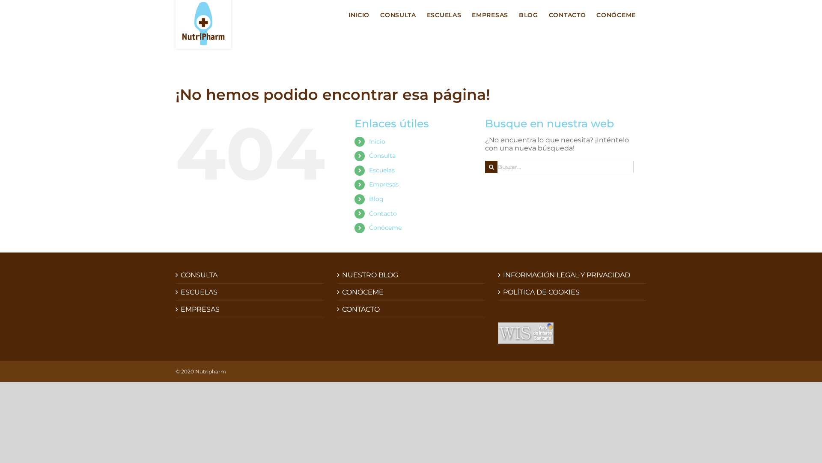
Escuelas (382, 170)
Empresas (384, 184)
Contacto (383, 213)
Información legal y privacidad (566, 275)
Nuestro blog (370, 275)
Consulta (382, 155)
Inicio (377, 141)
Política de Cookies (541, 292)
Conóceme (385, 228)
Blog (376, 199)
